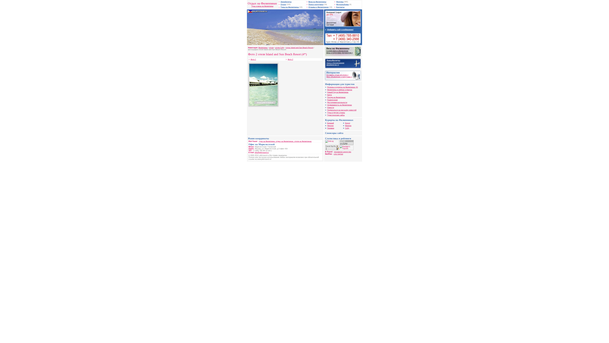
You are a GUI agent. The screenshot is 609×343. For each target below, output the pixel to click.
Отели (283, 4)
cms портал (338, 154)
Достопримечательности (337, 102)
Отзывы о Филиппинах (318, 7)
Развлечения (332, 100)
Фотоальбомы (342, 4)
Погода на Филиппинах (336, 97)
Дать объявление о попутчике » (339, 77)
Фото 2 (290, 59)
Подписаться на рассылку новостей (341, 110)
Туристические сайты (336, 115)
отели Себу (279, 48)
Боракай (330, 123)
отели (271, 48)
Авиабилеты (286, 2)
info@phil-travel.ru (262, 152)
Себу (347, 128)
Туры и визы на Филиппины (262, 6)
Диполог (330, 126)
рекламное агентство (342, 152)
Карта (329, 95)
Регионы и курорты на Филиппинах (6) (342, 87)
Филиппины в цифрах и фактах (339, 90)
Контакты (340, 7)
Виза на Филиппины (317, 2)
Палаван (330, 128)
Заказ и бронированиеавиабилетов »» (335, 64)
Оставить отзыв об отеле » (337, 75)
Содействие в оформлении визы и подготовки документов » (339, 52)
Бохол (347, 123)
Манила (348, 126)
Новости (330, 107)
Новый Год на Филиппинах (337, 92)
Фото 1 (253, 59)
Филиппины (263, 48)
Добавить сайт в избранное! (340, 30)
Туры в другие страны (336, 113)
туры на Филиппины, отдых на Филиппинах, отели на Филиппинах (285, 141)
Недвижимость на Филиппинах (339, 105)
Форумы (340, 2)
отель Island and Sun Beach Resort (299, 48)
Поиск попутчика (315, 4)
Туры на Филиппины (290, 7)
